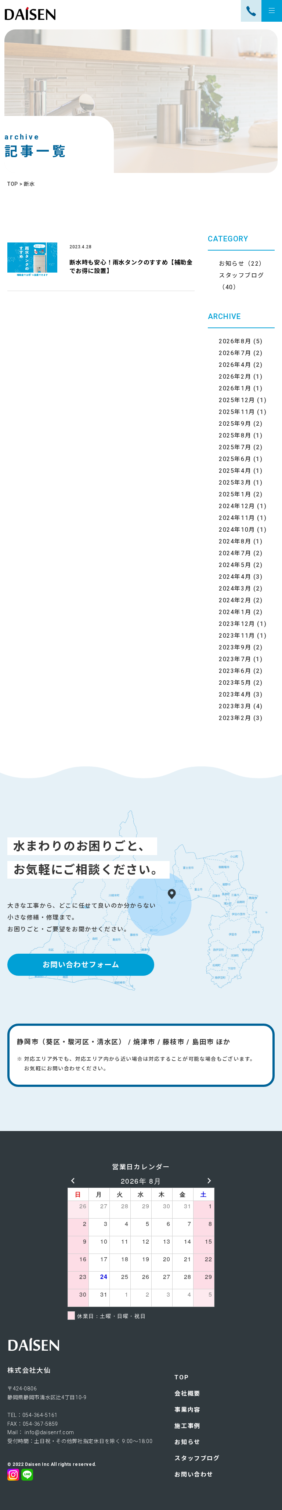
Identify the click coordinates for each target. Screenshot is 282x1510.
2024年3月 (235, 588)
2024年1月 (235, 612)
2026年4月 (235, 364)
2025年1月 (235, 494)
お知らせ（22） (242, 263)
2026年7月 (235, 353)
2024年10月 (237, 529)
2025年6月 (235, 459)
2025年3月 (235, 482)
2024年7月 (235, 553)
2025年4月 (235, 470)
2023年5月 (235, 682)
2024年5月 (235, 564)
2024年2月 (235, 600)
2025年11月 (237, 411)
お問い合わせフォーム (81, 964)
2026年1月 (235, 388)
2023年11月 (237, 635)
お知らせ (187, 1442)
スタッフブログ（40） (241, 281)
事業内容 (187, 1409)
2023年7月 (235, 659)
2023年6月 (235, 670)
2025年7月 (235, 447)
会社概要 (187, 1393)
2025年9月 (235, 423)
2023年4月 (235, 694)
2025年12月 (237, 400)
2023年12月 (237, 623)
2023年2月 (235, 718)
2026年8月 (235, 341)
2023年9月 (235, 647)
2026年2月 (235, 376)
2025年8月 (235, 435)
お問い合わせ (193, 1474)
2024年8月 (235, 541)
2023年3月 (235, 706)
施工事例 (187, 1425)
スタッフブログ (197, 1458)
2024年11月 (237, 517)
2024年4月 (235, 576)
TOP (181, 1377)
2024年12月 (237, 506)
